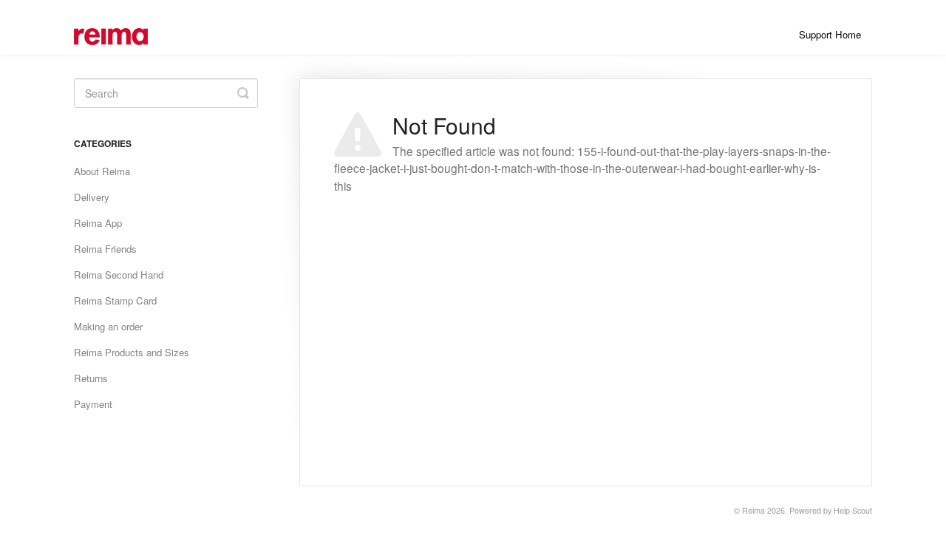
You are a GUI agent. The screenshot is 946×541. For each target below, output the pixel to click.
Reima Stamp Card (115, 300)
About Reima (102, 171)
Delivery (91, 197)
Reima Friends (105, 249)
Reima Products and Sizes (131, 352)
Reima (753, 510)
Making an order (108, 326)
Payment (93, 404)
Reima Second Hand (118, 275)
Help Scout (853, 510)
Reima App (98, 223)
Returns (91, 378)
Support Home (830, 34)
